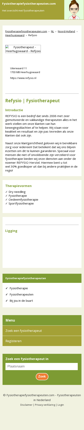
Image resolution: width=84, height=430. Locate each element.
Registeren (13, 341)
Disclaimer (26, 404)
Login (61, 404)
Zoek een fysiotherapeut (23, 331)
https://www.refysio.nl (23, 78)
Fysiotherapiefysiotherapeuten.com (30, 395)
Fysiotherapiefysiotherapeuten (25, 278)
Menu (10, 320)
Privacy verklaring (45, 404)
